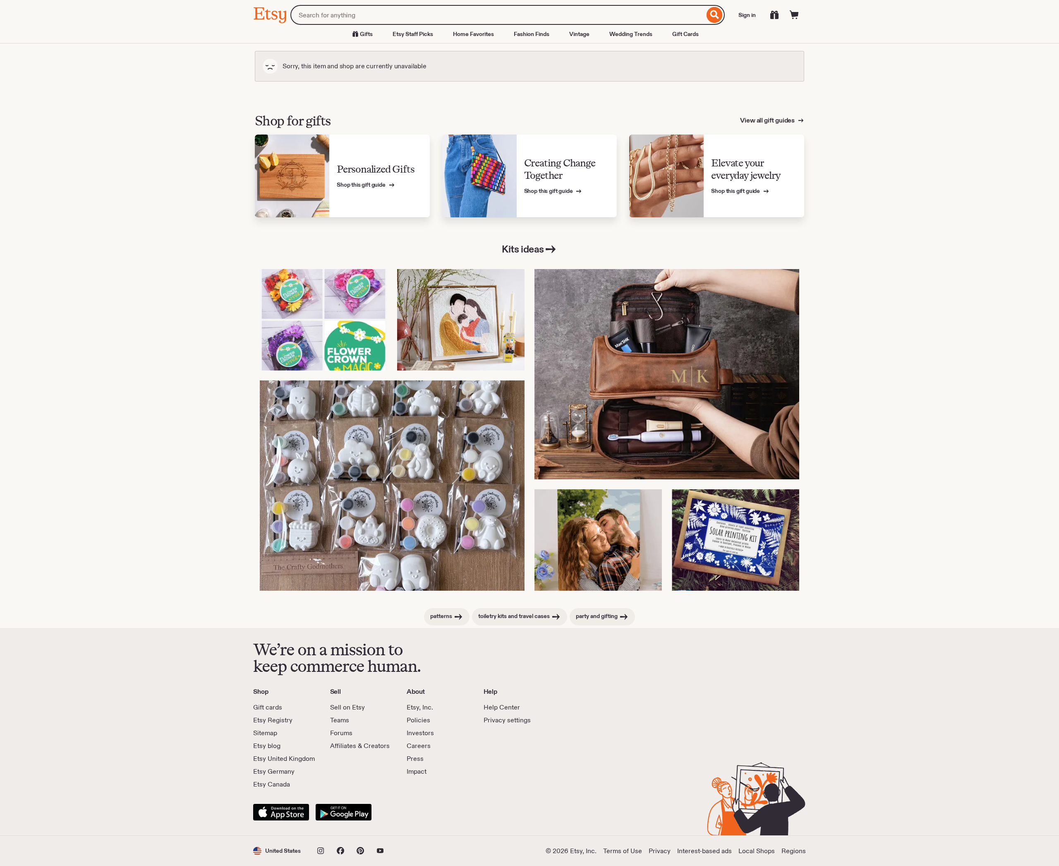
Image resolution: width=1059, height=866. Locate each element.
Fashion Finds (531, 34)
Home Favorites (473, 34)
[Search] (714, 15)
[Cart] (794, 15)
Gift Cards (685, 34)
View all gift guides (768, 120)
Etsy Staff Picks (413, 34)
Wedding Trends (630, 34)
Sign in (747, 15)
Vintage (579, 34)
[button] (277, 850)
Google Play (343, 812)
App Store (281, 812)
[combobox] (497, 15)
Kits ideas (523, 249)
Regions (793, 851)
